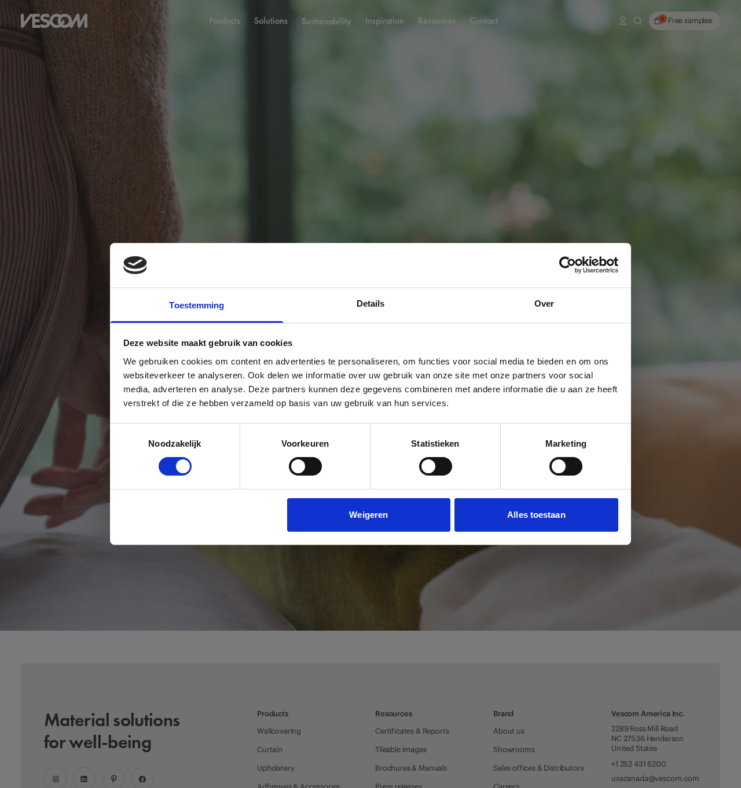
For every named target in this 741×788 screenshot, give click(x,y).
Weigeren (368, 515)
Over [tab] (544, 303)
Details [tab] (371, 303)
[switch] (305, 466)
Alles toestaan (536, 515)
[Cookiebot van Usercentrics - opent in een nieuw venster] (567, 265)
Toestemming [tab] (196, 305)
